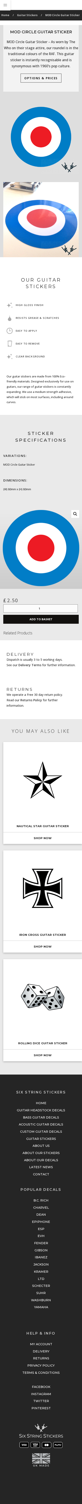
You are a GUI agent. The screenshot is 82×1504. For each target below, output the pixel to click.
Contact (41, 1174)
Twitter (41, 1401)
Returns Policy (31, 700)
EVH (41, 1236)
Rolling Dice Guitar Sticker (42, 1043)
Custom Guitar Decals (41, 1132)
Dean (41, 1215)
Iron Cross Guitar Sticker (42, 934)
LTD (41, 1279)
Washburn (41, 1300)
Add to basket (41, 619)
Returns (41, 1358)
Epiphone (41, 1222)
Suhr (41, 1293)
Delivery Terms (29, 665)
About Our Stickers (41, 1153)
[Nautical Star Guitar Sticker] (42, 780)
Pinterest (41, 1408)
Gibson (41, 1250)
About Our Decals (41, 1160)
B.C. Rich (41, 1200)
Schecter (41, 1286)
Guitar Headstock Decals (41, 1110)
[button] (75, 514)
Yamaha (41, 1307)
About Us (41, 1146)
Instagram (41, 1394)
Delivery (41, 1351)
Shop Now (43, 838)
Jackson (41, 1264)
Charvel (41, 1208)
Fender (41, 1243)
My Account (41, 1344)
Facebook (41, 1387)
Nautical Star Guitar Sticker (43, 826)
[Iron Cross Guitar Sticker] (42, 888)
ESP (41, 1229)
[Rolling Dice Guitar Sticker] (42, 997)
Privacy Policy (41, 1365)
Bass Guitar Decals (41, 1117)
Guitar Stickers (27, 15)
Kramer (41, 1272)
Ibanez (41, 1257)
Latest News (41, 1167)
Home (5, 15)
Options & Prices (41, 78)
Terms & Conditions (41, 1373)
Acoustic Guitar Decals (41, 1124)
